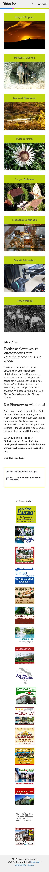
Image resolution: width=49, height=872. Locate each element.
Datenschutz (20, 865)
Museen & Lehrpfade (24, 220)
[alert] (24, 478)
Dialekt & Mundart (24, 260)
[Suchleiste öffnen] (32, 4)
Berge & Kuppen (24, 17)
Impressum (35, 862)
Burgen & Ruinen (24, 179)
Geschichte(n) (25, 301)
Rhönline (9, 3)
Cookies (30, 865)
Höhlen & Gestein (24, 57)
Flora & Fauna (24, 139)
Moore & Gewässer (24, 98)
